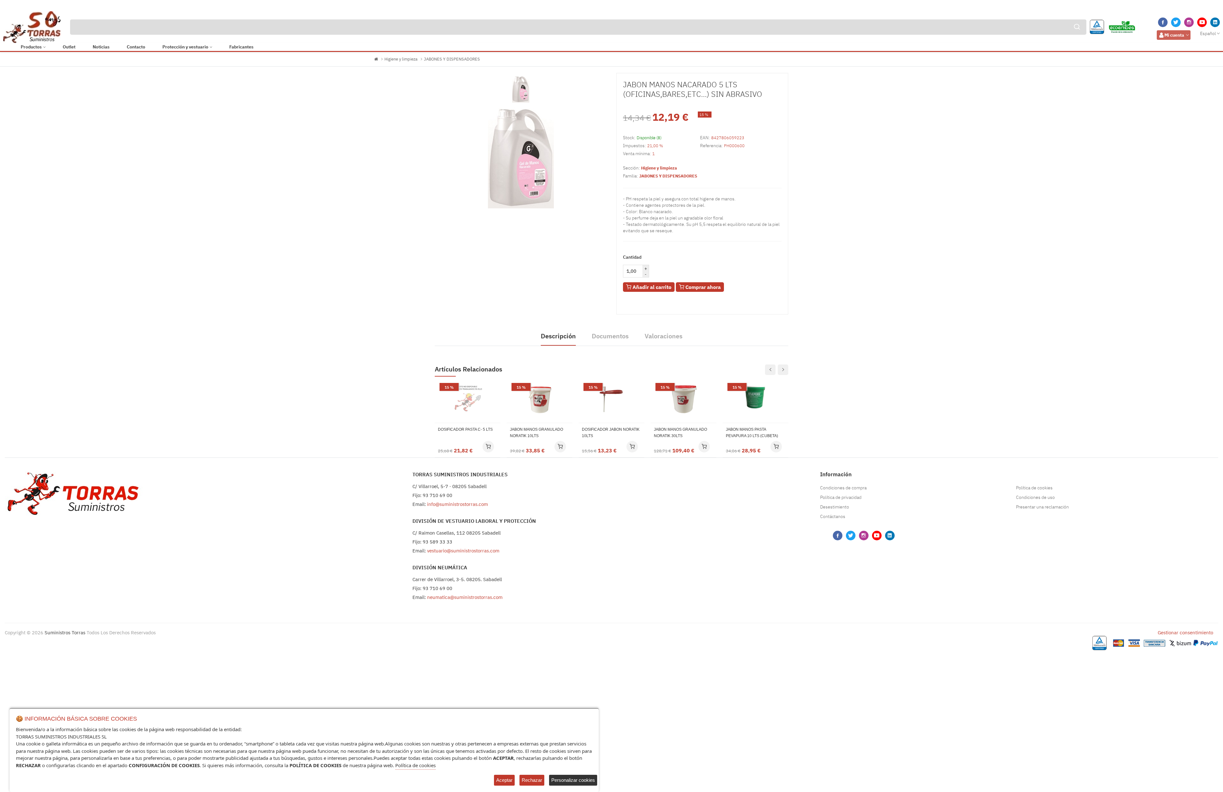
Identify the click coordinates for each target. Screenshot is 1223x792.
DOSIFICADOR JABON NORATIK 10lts (611, 432)
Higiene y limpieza (401, 59)
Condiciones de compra (843, 488)
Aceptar (504, 780)
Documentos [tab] (610, 336)
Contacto (136, 47)
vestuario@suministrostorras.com (463, 551)
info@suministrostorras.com (457, 504)
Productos (31, 47)
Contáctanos (832, 516)
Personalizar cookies (573, 780)
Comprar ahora (702, 287)
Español (1208, 33)
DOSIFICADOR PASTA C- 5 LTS (465, 429)
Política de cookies (1034, 488)
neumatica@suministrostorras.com (465, 597)
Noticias (101, 47)
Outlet (69, 47)
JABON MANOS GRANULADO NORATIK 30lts (680, 432)
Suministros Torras (65, 633)
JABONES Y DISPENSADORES (452, 59)
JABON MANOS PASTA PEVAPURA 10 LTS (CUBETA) (752, 432)
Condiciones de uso (1035, 497)
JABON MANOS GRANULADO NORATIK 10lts (536, 432)
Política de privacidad (841, 497)
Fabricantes (241, 47)
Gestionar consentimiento (1185, 633)
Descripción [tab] (558, 336)
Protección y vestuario (185, 47)
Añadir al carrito (651, 287)
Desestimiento (834, 507)
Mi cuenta (1174, 35)
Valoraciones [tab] (664, 336)
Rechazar (532, 780)
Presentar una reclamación (1042, 507)
